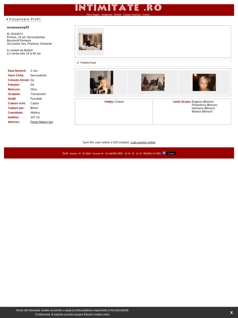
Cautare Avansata (132, 15)
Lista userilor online (143, 142)
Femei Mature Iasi (41, 122)
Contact (146, 15)
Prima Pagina (93, 15)
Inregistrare (106, 15)
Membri (117, 15)
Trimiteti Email (88, 62)
